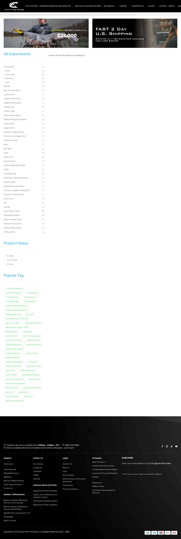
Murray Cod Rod (35, 364)
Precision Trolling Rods (14, 179)
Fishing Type (9, 96)
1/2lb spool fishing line (14, 273)
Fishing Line (9, 92)
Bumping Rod (10, 167)
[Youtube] (176, 431)
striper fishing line (12, 381)
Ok (147, 532)
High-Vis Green (11, 360)
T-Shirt (6, 154)
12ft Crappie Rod (30, 286)
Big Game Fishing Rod (33, 308)
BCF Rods (29, 299)
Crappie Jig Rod (31, 338)
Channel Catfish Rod (13, 329)
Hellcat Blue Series (12, 200)
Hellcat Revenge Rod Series (15, 104)
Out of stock (12, 244)
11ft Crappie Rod (12, 286)
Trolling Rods (9, 216)
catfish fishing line (33, 325)
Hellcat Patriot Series (12, 208)
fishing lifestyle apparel (14, 347)
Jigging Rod (9, 112)
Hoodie (7, 192)
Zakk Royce (28, 381)
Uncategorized (10, 158)
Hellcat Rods (9, 108)
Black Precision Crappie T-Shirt (17, 312)
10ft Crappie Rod (12, 282)
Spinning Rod (9, 146)
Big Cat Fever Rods (12, 75)
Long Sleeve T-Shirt (12, 196)
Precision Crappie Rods (14, 117)
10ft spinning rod (30, 282)
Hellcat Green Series (12, 100)
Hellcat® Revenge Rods (14, 171)
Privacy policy (157, 532)
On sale (10, 249)
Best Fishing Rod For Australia (17, 303)
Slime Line (8, 141)
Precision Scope (10, 125)
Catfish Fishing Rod (12, 83)
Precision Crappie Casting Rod (17, 175)
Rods (6, 137)
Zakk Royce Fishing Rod (14, 385)
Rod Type (8, 133)
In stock (10, 240)
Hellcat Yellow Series (12, 212)
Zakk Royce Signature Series (16, 162)
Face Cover (8, 183)
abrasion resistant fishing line (16, 295)
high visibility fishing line (31, 360)
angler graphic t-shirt (13, 299)
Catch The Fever (12, 321)
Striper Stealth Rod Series (14, 150)
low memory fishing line (14, 364)
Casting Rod (9, 79)
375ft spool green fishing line (16, 290)
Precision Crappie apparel (15, 368)
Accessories (9, 66)
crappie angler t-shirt (33, 329)
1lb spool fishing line (13, 278)
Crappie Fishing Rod (12, 87)
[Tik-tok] (172, 431)
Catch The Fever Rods (14, 325)
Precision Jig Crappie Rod (15, 121)
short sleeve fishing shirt (32, 372)
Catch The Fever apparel (32, 321)
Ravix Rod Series (12, 372)
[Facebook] (162, 431)
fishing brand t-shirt (13, 342)
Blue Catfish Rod (12, 316)
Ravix (6, 129)
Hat (5, 187)
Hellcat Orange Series (13, 204)
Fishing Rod (32, 347)
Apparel (7, 71)
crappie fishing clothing (14, 334)
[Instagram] (167, 431)
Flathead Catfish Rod (13, 351)
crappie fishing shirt (13, 338)
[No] (176, 526)
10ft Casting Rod (32, 278)
